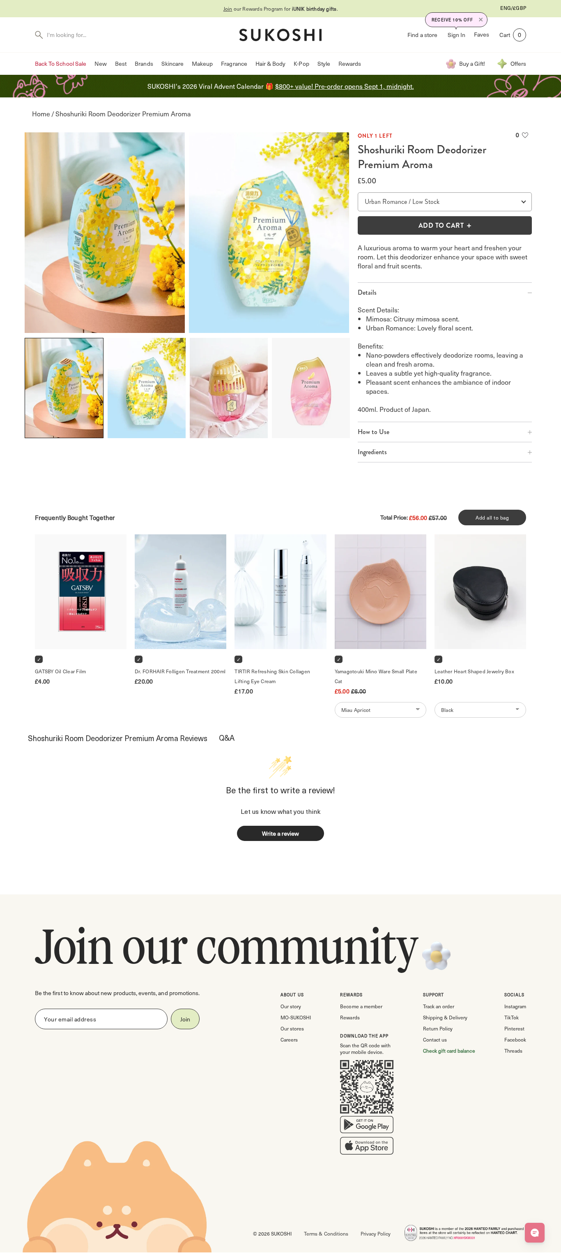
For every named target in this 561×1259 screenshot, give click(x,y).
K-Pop (301, 63)
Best (120, 63)
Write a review (280, 833)
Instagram (515, 1006)
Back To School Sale (60, 63)
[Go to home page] (280, 35)
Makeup (202, 63)
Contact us (435, 1039)
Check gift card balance (449, 1050)
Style (323, 63)
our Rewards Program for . (280, 8)
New (100, 63)
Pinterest (514, 1028)
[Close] (481, 20)
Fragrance (234, 63)
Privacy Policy (376, 1233)
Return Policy (438, 1028)
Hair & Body (270, 63)
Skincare (172, 63)
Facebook (515, 1039)
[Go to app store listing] (366, 1147)
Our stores (292, 1028)
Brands (144, 63)
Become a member (361, 1006)
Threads (513, 1050)
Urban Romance (386, 201)
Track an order (438, 1006)
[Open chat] (535, 1233)
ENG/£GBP (513, 8)
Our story (290, 1006)
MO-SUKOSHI (295, 1017)
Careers (289, 1039)
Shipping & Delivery (445, 1017)
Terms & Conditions (326, 1233)
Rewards (349, 63)
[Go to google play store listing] (366, 1126)
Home (41, 113)
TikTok (511, 1017)
